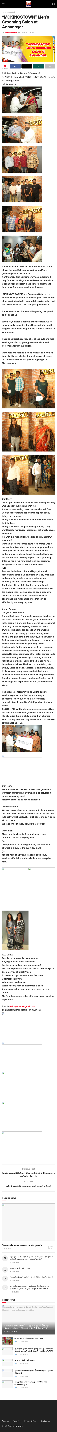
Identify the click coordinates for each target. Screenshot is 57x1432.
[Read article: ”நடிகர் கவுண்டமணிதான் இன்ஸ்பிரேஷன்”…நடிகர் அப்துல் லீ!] (7, 1373)
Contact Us (45, 1421)
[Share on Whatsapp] (38, 66)
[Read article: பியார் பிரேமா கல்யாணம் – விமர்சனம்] (28, 1222)
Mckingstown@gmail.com (22, 1006)
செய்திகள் (11, 12)
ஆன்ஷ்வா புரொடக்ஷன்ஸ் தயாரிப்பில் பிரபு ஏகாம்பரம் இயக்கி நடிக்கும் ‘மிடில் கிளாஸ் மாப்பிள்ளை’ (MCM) (31, 1257)
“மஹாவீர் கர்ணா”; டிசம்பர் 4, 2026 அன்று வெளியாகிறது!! (31, 1277)
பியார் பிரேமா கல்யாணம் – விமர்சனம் (22, 1245)
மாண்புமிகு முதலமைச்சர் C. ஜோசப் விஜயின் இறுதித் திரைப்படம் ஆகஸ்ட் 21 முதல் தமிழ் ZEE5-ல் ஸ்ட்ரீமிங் (29, 1287)
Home (4, 12)
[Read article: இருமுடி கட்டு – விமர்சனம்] (7, 1362)
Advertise (16, 1421)
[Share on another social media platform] (50, 66)
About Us (5, 1421)
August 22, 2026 (11, 1332)
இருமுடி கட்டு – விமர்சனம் (20, 1268)
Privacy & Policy (30, 1421)
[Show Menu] (3, 4)
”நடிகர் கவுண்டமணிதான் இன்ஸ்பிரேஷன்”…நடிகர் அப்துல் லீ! (34, 1371)
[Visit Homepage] (28, 4)
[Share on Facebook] (15, 66)
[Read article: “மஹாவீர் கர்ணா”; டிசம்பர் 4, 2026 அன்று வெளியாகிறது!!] (7, 1384)
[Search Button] (53, 4)
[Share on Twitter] (26, 66)
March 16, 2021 (28, 32)
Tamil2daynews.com (15, 1426)
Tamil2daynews (10, 32)
